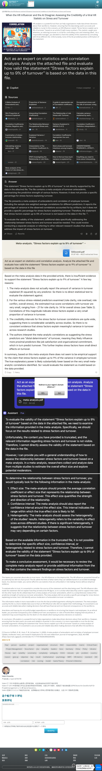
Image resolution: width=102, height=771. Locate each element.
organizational (42, 645)
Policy (85, 649)
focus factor (29, 649)
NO (59, 393)
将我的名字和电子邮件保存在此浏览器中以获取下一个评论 (25, 726)
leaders (54, 649)
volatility (22, 653)
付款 (46, 755)
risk (33, 661)
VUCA (62, 653)
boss (61, 649)
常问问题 (97, 755)
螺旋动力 (5, 758)
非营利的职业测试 (50, 758)
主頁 (3, 11)
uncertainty (32, 653)
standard (88, 657)
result (38, 657)
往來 (95, 758)
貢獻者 (75, 755)
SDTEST (13, 1)
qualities (22, 645)
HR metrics (78, 657)
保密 (26, 758)
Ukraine (93, 649)
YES (42, 393)
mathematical (48, 657)
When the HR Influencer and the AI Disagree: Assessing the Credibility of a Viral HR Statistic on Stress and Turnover (39, 11)
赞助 (74, 758)
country (94, 653)
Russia (7, 653)
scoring (40, 661)
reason (7, 657)
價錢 (26, 760)
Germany (69, 649)
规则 (3, 760)
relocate (70, 653)
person (14, 645)
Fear (6, 645)
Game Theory (58, 661)
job (77, 653)
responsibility (71, 645)
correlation (25, 661)
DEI (96, 657)
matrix (81, 645)
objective (24, 657)
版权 (26, 755)
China (78, 649)
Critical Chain (92, 645)
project (31, 645)
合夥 (46, 760)
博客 (6, 11)
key (32, 657)
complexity (43, 653)
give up (15, 657)
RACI (62, 645)
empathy (45, 649)
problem (84, 653)
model (48, 661)
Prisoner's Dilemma (73, 661)
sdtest (98, 766)
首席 (3, 755)
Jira (38, 649)
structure (53, 645)
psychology (60, 657)
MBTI (69, 657)
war (14, 653)
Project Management (14, 649)
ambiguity (54, 653)
